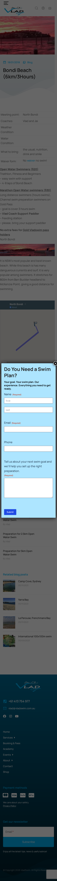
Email (12, 423)
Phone (8, 442)
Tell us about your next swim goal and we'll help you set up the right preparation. (28, 468)
